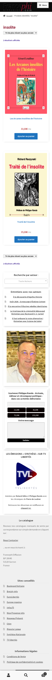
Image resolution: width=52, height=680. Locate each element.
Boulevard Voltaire (15, 586)
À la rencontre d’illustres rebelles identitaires (27, 306)
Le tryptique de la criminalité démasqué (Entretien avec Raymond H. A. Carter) (27, 312)
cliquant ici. (26, 508)
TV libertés (12, 639)
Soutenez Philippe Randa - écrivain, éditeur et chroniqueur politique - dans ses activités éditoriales (26, 396)
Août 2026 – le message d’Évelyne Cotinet (27, 301)
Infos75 (10, 607)
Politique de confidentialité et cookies (25, 662)
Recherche (26, 675)
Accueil (9, 15)
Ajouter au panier (26, 136)
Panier (40, 673)
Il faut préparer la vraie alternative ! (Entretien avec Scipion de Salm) (27, 319)
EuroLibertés (13, 596)
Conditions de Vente (16, 656)
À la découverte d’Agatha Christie (27, 297)
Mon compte (8, 675)
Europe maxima (14, 602)
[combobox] (26, 281)
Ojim (9, 623)
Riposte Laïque (14, 629)
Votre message (26, 420)
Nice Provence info (16, 613)
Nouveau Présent (15, 618)
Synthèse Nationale (16, 634)
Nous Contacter (10, 540)
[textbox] (26, 281)
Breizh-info (12, 591)
